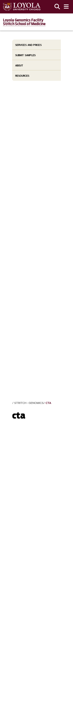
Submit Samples (25, 55)
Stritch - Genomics (29, 403)
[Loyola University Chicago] (21, 7)
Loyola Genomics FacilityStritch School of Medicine (24, 22)
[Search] (57, 6)
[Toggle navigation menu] (66, 6)
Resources (22, 75)
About (19, 65)
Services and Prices (28, 45)
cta (48, 403)
